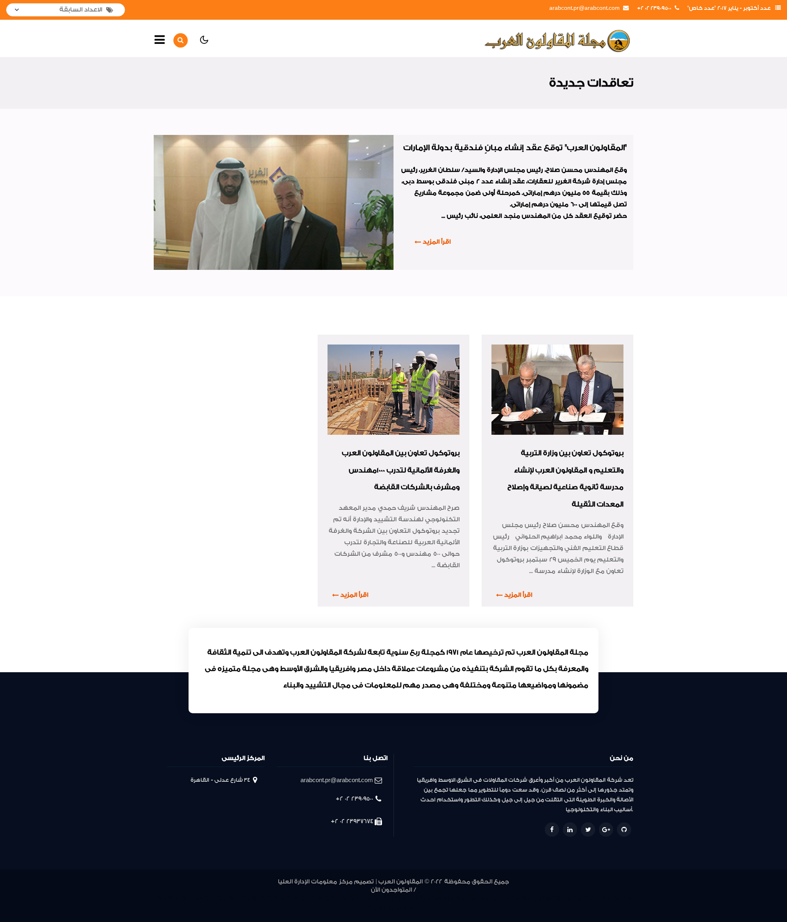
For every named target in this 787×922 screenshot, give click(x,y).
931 (366, 899)
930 (376, 899)
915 (547, 899)
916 (536, 899)
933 (342, 899)
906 (616, 899)
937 (292, 899)
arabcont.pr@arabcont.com (584, 8)
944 (210, 899)
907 (606, 899)
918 (515, 899)
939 (266, 899)
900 (390, 909)
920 (494, 899)
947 (173, 899)
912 (578, 899)
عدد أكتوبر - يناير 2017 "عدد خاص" (729, 8)
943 (221, 899)
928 (400, 899)
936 (304, 899)
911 (588, 899)
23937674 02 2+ (352, 821)
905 (627, 899)
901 (382, 909)
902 (372, 909)
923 (461, 899)
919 (505, 899)
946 (185, 899)
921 (484, 899)
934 (329, 899)
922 (473, 899)
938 (279, 899)
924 (449, 899)
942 (234, 899)
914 (557, 899)
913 (568, 899)
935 (317, 899)
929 (388, 899)
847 (401, 909)
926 (425, 899)
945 (197, 899)
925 (437, 899)
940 (255, 899)
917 (526, 899)
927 (412, 899)
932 (354, 899)
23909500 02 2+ (654, 8)
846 (413, 909)
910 (596, 899)
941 (245, 899)
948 (161, 899)
